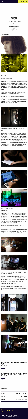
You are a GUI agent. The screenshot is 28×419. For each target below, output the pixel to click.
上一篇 (3, 369)
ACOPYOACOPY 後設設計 (12, 416)
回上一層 (25, 1)
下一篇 (3, 379)
